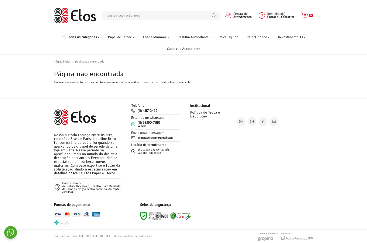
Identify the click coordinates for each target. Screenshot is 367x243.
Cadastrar (287, 17)
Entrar (271, 17)
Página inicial (62, 61)
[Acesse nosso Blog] (274, 121)
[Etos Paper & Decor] (75, 15)
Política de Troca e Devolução (205, 114)
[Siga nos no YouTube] (240, 121)
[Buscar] (214, 15)
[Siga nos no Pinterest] (262, 121)
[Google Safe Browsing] (180, 216)
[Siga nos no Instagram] (251, 121)
